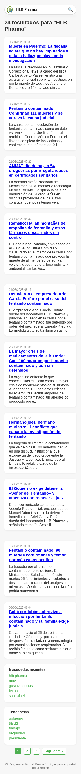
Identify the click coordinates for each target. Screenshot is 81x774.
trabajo (14, 728)
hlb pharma (18, 676)
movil (13, 681)
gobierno (16, 718)
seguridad (17, 733)
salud (13, 723)
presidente (17, 738)
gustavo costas (21, 686)
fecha (13, 691)
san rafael (17, 696)
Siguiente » (54, 751)
